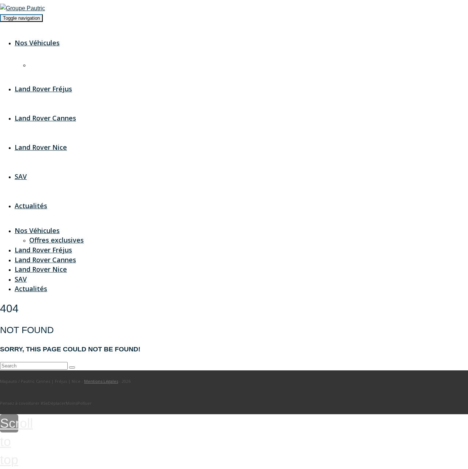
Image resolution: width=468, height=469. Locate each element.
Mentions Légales (101, 381)
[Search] (72, 367)
